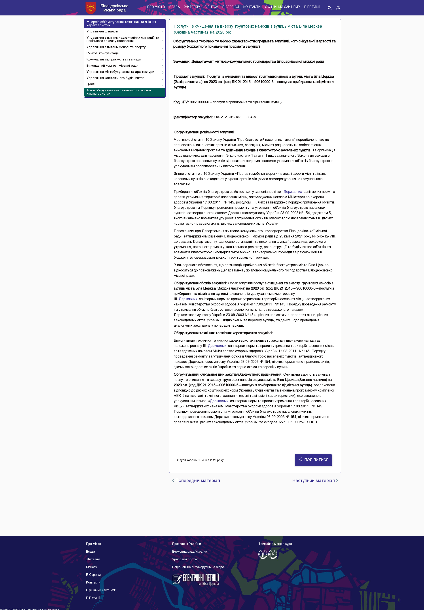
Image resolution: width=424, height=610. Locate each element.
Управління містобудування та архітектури (120, 71)
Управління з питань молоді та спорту (116, 47)
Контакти (93, 582)
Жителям (93, 559)
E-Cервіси (93, 575)
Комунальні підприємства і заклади (114, 59)
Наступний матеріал (314, 481)
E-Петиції (93, 598)
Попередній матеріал (197, 481)
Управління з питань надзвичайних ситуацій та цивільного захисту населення (123, 39)
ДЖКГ (91, 84)
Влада (90, 551)
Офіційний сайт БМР (101, 590)
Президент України (186, 544)
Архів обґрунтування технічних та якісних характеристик (121, 23)
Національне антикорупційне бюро (198, 567)
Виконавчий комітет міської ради (112, 65)
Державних (293, 192)
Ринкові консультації (103, 53)
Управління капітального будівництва (116, 78)
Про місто (93, 544)
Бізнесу (91, 567)
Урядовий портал (185, 559)
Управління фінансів (102, 31)
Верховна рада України (189, 551)
